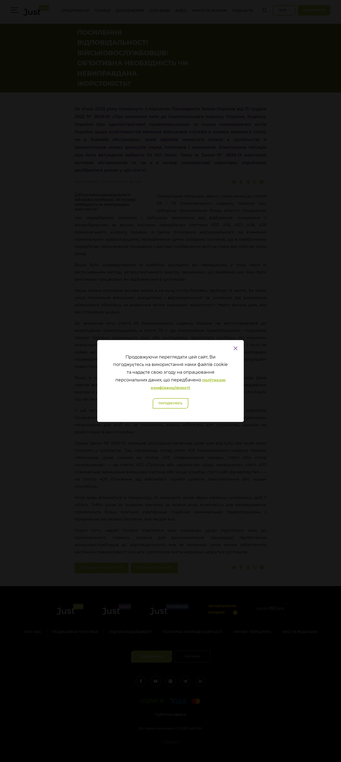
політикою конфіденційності (188, 383)
